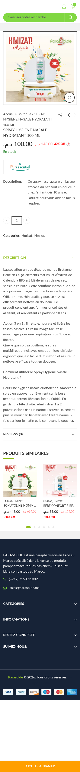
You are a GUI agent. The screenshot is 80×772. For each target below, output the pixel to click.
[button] (28, 527)
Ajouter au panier (40, 766)
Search (70, 17)
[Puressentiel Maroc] (20, 167)
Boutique (24, 114)
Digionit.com (40, 683)
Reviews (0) (13, 434)
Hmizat (27, 235)
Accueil (8, 114)
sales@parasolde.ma (24, 588)
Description (14, 257)
